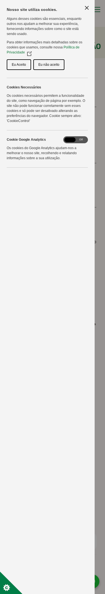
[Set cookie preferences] (11, 583)
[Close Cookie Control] (86, 7)
